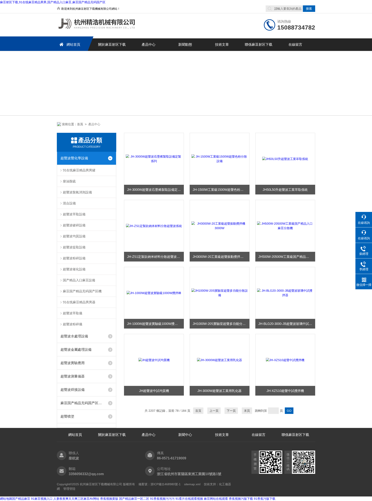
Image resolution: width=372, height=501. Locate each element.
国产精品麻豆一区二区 (134, 498)
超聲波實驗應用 (72, 363)
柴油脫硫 (69, 181)
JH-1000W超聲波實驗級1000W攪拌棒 (154, 324)
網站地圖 (6, 498)
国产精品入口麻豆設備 (79, 280)
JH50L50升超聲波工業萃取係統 (285, 189)
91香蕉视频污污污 (162, 498)
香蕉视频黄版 (109, 498)
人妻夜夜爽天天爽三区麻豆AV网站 (76, 498)
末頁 (247, 410)
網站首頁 (73, 44)
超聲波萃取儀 (72, 313)
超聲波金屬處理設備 (75, 349)
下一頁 (231, 410)
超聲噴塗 (67, 416)
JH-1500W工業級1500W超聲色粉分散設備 (221, 189)
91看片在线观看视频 (189, 498)
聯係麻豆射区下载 (258, 44)
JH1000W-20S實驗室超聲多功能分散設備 (221, 324)
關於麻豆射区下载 (112, 44)
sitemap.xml (192, 484)
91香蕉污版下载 (264, 498)
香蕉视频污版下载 (241, 498)
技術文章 (222, 44)
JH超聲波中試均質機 (154, 391)
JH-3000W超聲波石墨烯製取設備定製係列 (155, 189)
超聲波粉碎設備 (74, 258)
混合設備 (69, 203)
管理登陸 (69, 488)
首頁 (80, 124)
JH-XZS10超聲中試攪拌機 (285, 391)
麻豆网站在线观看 (216, 498)
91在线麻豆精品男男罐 (79, 170)
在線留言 (295, 44)
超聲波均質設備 (74, 236)
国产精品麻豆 (21, 498)
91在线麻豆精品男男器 (79, 302)
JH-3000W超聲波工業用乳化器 (219, 391)
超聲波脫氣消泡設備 (77, 192)
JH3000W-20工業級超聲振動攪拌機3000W (221, 256)
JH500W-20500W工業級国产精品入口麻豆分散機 (286, 256)
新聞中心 (185, 435)
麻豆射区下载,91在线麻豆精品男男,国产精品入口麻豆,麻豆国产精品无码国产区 (52, 2)
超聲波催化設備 (74, 269)
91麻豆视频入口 (42, 498)
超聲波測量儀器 (72, 376)
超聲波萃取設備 (74, 214)
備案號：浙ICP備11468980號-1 (159, 484)
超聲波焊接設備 (72, 389)
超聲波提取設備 (74, 247)
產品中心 (148, 44)
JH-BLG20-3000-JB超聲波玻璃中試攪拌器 (286, 324)
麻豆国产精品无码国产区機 (82, 291)
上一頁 (214, 410)
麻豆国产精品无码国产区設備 (82, 403)
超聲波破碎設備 (74, 225)
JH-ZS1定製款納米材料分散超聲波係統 (155, 256)
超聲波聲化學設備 (74, 158)
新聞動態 (185, 44)
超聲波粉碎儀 (72, 324)
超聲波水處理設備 (74, 336)
